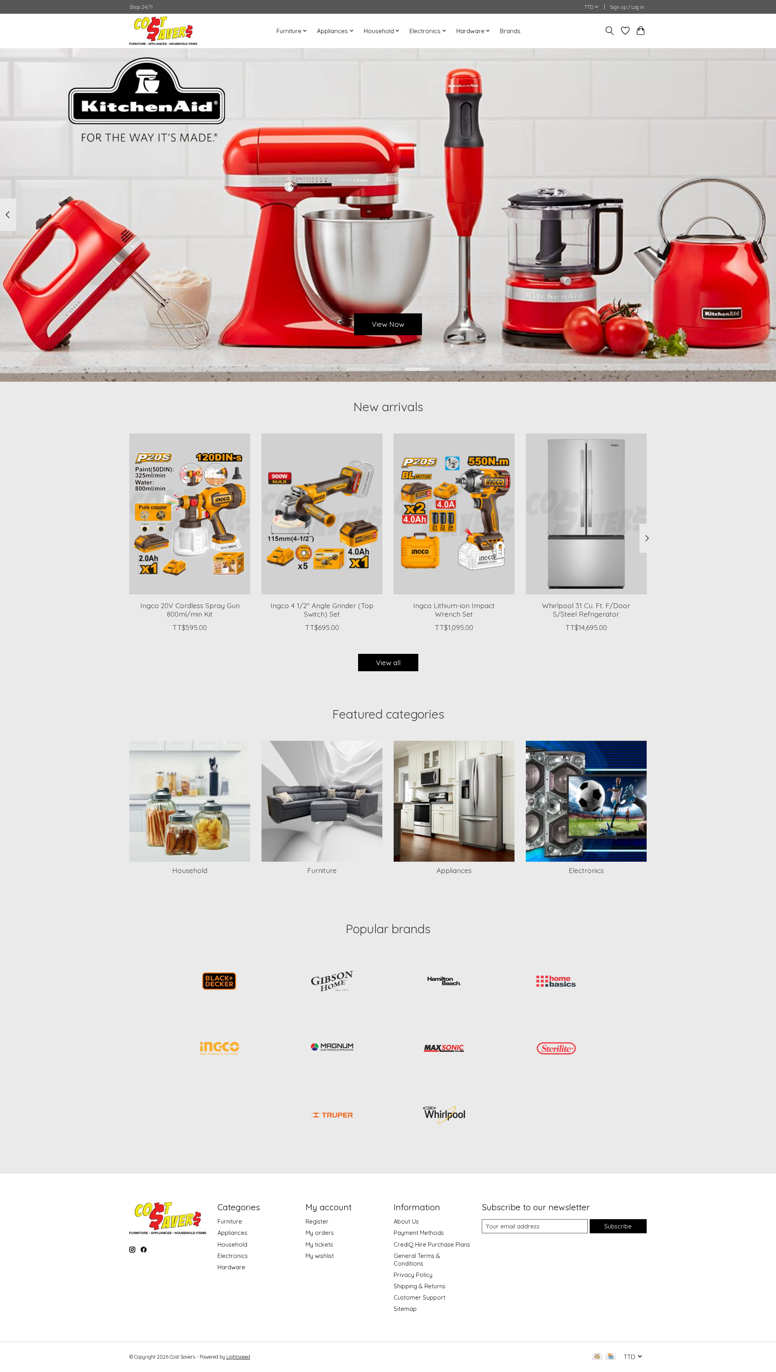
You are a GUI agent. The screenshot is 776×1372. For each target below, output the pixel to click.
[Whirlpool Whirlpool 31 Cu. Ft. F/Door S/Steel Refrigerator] (586, 513)
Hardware (231, 1267)
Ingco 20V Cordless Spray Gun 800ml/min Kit (190, 609)
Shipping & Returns (419, 1286)
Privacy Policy (413, 1275)
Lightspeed (238, 1357)
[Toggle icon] (610, 30)
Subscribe (618, 1226)
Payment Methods (419, 1233)
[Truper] (331, 1116)
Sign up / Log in (627, 7)
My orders (320, 1233)
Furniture (322, 870)
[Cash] (597, 1357)
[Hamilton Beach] (444, 982)
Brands (510, 31)
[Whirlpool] (444, 1116)
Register (317, 1221)
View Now (388, 323)
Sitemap (405, 1309)
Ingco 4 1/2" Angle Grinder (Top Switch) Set (321, 609)
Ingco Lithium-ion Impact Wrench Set (454, 609)
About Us (406, 1221)
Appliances (454, 870)
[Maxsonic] (444, 1049)
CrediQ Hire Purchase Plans (432, 1244)
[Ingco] (219, 1049)
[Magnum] (331, 1049)
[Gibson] (331, 982)
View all (388, 662)
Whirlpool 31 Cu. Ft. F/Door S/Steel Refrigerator (586, 609)
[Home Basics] (556, 982)
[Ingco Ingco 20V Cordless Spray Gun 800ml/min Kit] (189, 513)
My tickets (319, 1244)
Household (189, 870)
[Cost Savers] (163, 31)
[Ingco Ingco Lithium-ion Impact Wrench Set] (454, 513)
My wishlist (320, 1256)
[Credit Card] (610, 1357)
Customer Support (419, 1297)
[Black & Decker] (219, 982)
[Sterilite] (556, 1049)
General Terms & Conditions (417, 1259)
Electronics (586, 870)
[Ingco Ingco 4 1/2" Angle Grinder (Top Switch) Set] (321, 513)
